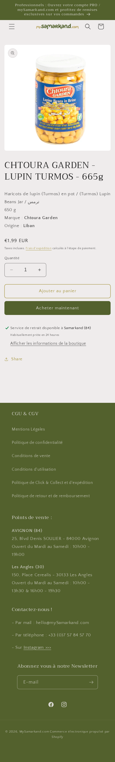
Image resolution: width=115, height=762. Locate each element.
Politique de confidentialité (37, 442)
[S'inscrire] (91, 682)
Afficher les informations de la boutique (48, 343)
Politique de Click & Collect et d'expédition (52, 482)
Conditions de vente (31, 456)
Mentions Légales (28, 429)
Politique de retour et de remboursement (51, 496)
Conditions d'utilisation (34, 469)
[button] (11, 26)
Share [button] (16, 359)
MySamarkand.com (34, 731)
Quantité (11, 258)
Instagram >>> (37, 647)
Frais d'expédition (39, 248)
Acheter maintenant (57, 308)
